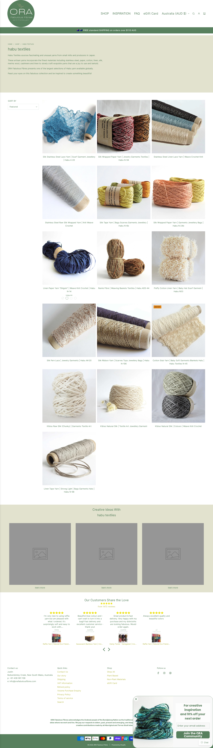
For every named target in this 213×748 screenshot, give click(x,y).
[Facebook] (158, 673)
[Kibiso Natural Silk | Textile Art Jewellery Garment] (123, 396)
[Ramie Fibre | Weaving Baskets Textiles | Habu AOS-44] (123, 258)
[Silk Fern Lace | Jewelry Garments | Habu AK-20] (69, 330)
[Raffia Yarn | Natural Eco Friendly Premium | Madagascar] (56, 638)
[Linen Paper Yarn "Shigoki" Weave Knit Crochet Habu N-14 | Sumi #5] (71, 298)
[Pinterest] (170, 673)
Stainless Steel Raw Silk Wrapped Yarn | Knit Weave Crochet (69, 224)
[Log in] (199, 13)
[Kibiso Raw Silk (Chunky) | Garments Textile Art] (69, 396)
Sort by (12, 101)
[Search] (193, 13)
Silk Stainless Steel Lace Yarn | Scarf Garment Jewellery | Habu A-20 (69, 158)
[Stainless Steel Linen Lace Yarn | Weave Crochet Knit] (178, 126)
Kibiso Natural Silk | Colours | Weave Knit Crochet (178, 426)
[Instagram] (164, 673)
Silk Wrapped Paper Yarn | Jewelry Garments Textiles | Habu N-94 (123, 158)
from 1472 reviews (106, 606)
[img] (106, 603)
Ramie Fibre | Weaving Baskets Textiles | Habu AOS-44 (123, 288)
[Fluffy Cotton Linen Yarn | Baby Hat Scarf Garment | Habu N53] (178, 258)
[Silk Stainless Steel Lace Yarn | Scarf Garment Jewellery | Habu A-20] (69, 126)
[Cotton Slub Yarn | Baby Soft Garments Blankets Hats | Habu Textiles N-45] (178, 330)
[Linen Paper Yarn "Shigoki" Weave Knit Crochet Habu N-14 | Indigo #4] (67, 298)
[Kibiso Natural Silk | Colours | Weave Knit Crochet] (178, 396)
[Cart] (204, 13)
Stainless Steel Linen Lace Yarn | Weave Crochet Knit (178, 157)
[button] (104, 649)
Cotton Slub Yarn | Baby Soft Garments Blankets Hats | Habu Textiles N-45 (178, 362)
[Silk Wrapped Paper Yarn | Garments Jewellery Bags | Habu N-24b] (178, 192)
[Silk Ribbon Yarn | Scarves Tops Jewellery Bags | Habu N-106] (123, 330)
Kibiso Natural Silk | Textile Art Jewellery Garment (123, 426)
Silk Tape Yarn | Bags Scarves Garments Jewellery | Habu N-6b (124, 224)
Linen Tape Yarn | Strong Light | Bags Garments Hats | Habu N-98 (69, 490)
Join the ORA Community (193, 734)
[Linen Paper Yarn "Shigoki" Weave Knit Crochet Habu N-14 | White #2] (75, 298)
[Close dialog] (136, 699)
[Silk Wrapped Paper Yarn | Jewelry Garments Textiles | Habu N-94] (123, 126)
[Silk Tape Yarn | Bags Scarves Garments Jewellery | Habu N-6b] (123, 192)
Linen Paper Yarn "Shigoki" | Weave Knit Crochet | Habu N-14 (69, 290)
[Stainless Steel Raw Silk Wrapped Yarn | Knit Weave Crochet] (69, 192)
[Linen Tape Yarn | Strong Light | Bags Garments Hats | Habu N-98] (69, 458)
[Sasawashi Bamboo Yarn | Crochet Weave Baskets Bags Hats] (90, 638)
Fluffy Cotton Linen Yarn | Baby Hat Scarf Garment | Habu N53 (178, 290)
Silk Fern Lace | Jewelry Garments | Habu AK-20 (69, 360)
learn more (40, 587)
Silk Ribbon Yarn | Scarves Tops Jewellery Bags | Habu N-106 (123, 362)
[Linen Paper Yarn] (69, 258)
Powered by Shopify (119, 745)
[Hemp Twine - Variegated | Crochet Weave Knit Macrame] (123, 638)
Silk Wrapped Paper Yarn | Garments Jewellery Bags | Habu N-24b (178, 224)
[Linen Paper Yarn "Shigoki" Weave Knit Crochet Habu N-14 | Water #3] (63, 298)
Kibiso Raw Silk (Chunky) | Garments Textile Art (69, 426)
